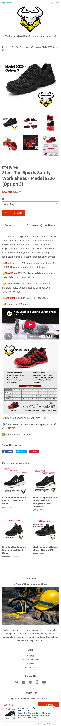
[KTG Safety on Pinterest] (30, 682)
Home (4, 47)
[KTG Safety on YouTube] (44, 682)
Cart (56, 2)
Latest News (30, 578)
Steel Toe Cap (12, 263)
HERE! (44, 418)
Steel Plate (11, 273)
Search (30, 655)
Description (12, 225)
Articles (30, 663)
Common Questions (41, 225)
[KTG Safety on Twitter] (16, 682)
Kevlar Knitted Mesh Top (18, 283)
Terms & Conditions (30, 659)
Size (4, 199)
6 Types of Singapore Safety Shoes (30, 584)
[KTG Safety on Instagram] (37, 682)
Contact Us (30, 667)
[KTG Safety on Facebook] (23, 682)
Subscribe (48, 705)
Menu (9, 2)
